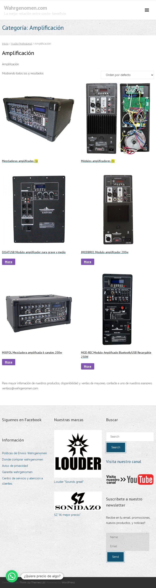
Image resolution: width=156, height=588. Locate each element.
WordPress (68, 582)
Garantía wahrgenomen (17, 472)
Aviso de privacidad (15, 465)
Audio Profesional (21, 43)
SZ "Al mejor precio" (67, 514)
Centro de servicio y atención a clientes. (22, 481)
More (8, 261)
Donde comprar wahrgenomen (22, 459)
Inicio (5, 43)
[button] (12, 576)
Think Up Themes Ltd (32, 582)
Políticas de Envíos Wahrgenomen (24, 453)
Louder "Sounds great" (68, 481)
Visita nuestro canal (123, 461)
